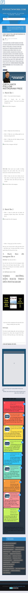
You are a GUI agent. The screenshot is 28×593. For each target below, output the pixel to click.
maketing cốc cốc (20, 547)
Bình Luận (6, 39)
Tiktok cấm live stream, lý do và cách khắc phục (13, 511)
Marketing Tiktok (16, 558)
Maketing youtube (16, 551)
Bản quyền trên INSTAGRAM (11, 38)
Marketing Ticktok (17, 555)
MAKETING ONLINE (19, 549)
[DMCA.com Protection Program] (14, 588)
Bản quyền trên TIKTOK (8, 545)
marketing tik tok (7, 558)
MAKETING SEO (6, 551)
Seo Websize (6, 570)
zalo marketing (6, 572)
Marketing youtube (18, 560)
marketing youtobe (7, 560)
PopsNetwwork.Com (14, 9)
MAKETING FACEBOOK (8, 549)
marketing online (7, 555)
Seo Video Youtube (20, 568)
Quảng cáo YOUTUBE (8, 566)
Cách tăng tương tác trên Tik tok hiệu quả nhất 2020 (14, 468)
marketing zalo (6, 562)
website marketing (15, 570)
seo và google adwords (8, 568)
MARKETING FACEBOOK (15, 553)
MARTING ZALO (15, 562)
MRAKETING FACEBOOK (8, 564)
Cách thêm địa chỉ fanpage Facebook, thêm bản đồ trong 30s (16, 428)
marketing (5, 553)
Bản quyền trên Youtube (8, 547)
